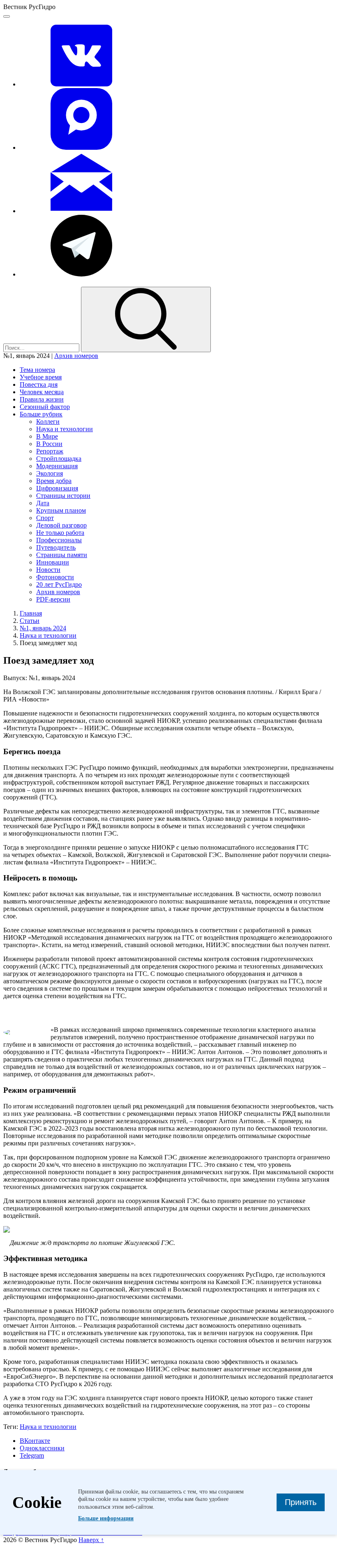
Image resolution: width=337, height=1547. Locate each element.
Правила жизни (42, 399)
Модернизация (57, 465)
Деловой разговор (61, 525)
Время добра (54, 480)
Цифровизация (57, 488)
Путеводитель (56, 547)
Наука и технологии (64, 428)
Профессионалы (59, 540)
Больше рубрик (41, 414)
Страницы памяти (61, 554)
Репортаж (49, 451)
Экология (49, 473)
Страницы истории (63, 495)
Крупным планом (61, 510)
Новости (48, 569)
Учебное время (41, 377)
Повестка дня (39, 384)
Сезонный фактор (45, 406)
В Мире (47, 436)
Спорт (45, 517)
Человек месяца (42, 391)
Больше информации (106, 1518)
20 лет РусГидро (59, 584)
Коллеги (48, 421)
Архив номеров (76, 355)
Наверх (91, 1539)
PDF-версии (53, 599)
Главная (31, 613)
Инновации (52, 562)
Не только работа (60, 532)
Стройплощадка (58, 458)
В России (49, 443)
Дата (42, 502)
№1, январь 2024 (43, 628)
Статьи (29, 620)
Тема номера (37, 369)
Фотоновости (55, 577)
